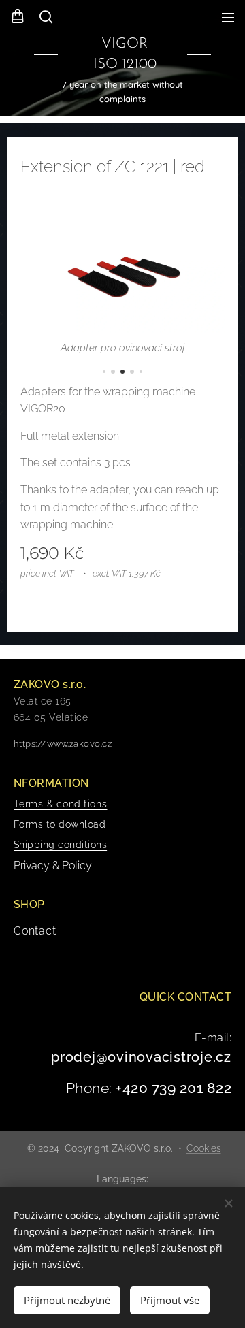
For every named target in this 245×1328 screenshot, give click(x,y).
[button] (45, 17)
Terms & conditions (61, 803)
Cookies (203, 1148)
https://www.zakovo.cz (63, 744)
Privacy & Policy (53, 865)
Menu (228, 17)
